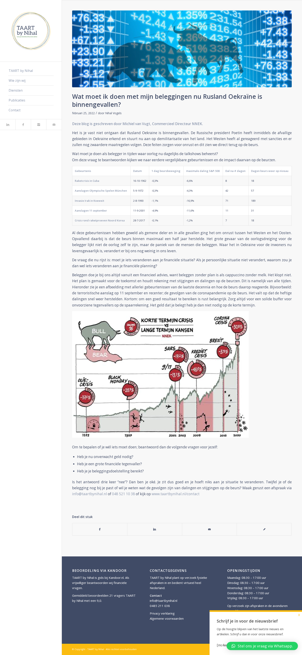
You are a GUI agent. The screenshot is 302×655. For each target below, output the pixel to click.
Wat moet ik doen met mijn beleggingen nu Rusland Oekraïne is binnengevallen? (167, 100)
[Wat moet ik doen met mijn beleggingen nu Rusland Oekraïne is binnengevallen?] (182, 48)
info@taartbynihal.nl (89, 494)
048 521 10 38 (123, 494)
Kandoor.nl (116, 578)
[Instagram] (38, 124)
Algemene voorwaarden (167, 618)
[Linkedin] (7, 124)
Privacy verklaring (162, 613)
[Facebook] (23, 124)
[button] (262, 646)
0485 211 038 (160, 606)
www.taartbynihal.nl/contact (175, 494)
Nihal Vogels (113, 113)
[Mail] (54, 124)
